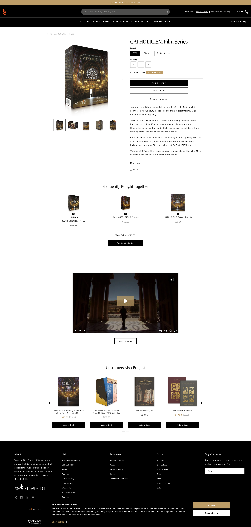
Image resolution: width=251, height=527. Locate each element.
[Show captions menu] (160, 331)
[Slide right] (122, 125)
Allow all (211, 505)
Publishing (114, 465)
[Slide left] (50, 125)
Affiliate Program (117, 460)
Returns (65, 474)
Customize (210, 513)
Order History (68, 478)
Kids (159, 478)
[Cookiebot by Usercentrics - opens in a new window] (34, 522)
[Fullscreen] (175, 331)
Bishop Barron (163, 483)
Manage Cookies (69, 492)
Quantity (133, 59)
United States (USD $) (237, 21)
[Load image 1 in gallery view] (59, 125)
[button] (246, 12)
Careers (113, 474)
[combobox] (125, 12)
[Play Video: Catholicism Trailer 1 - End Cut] (125, 301)
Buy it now (159, 90)
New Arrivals (162, 469)
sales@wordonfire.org (220, 12)
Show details (58, 522)
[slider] (120, 331)
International (67, 483)
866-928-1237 (202, 12)
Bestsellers (162, 465)
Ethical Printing (116, 469)
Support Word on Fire (119, 478)
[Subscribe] (241, 471)
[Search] (167, 12)
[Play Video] (75, 331)
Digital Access (163, 53)
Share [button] (135, 169)
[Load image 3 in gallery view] (86, 125)
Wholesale (66, 488)
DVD (135, 53)
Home (49, 34)
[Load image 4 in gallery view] (99, 125)
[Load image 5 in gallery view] (113, 125)
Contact (65, 497)
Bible (159, 474)
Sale (159, 488)
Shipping (66, 469)
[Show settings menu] (170, 331)
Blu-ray (147, 53)
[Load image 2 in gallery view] (73, 125)
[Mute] (165, 331)
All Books (161, 460)
